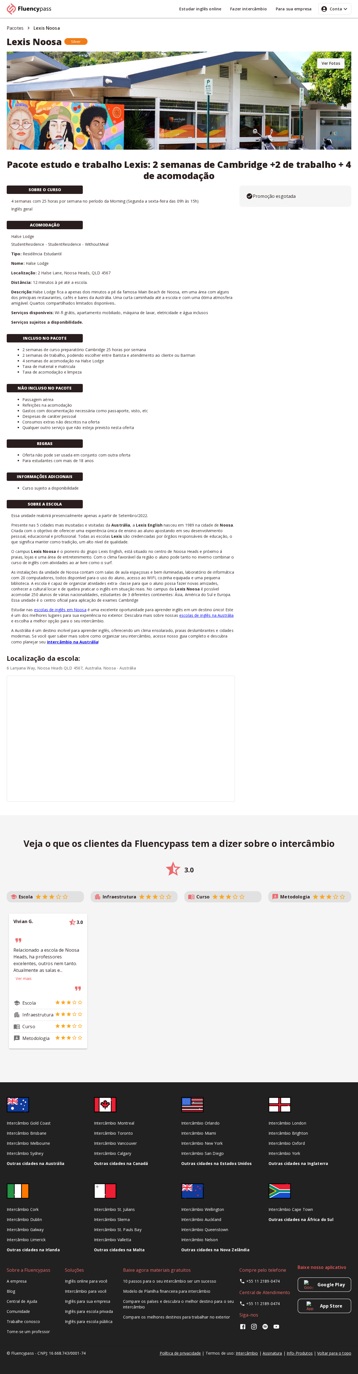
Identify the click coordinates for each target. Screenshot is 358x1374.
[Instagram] (254, 1328)
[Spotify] (265, 1328)
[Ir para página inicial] (31, 9)
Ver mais (24, 978)
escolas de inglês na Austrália (206, 615)
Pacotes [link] (15, 28)
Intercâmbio (247, 1353)
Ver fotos (331, 63)
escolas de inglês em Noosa (60, 609)
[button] (76, 41)
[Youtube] (276, 1328)
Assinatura (272, 1353)
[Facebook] (243, 1328)
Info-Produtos (300, 1353)
